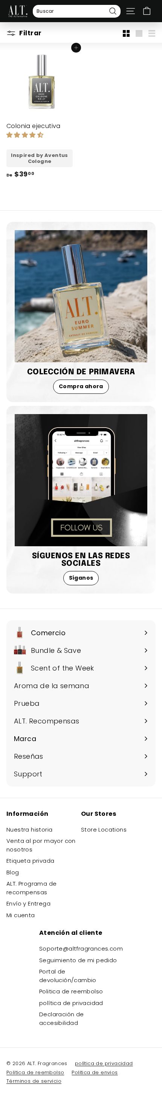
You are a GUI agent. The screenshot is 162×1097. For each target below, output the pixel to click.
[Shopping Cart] (147, 11)
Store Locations (104, 829)
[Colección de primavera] (81, 296)
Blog (12, 872)
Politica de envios (95, 1072)
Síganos (81, 578)
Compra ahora (81, 386)
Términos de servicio (33, 1081)
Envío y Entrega (28, 903)
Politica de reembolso (71, 991)
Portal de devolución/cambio (67, 975)
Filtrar (29, 33)
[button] (25, 135)
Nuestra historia (29, 829)
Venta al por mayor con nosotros (41, 845)
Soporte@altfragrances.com (81, 948)
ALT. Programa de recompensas (31, 888)
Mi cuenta (20, 915)
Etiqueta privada (30, 861)
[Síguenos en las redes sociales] (81, 480)
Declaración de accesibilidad (61, 1018)
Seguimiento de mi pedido (78, 960)
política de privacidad (71, 1003)
